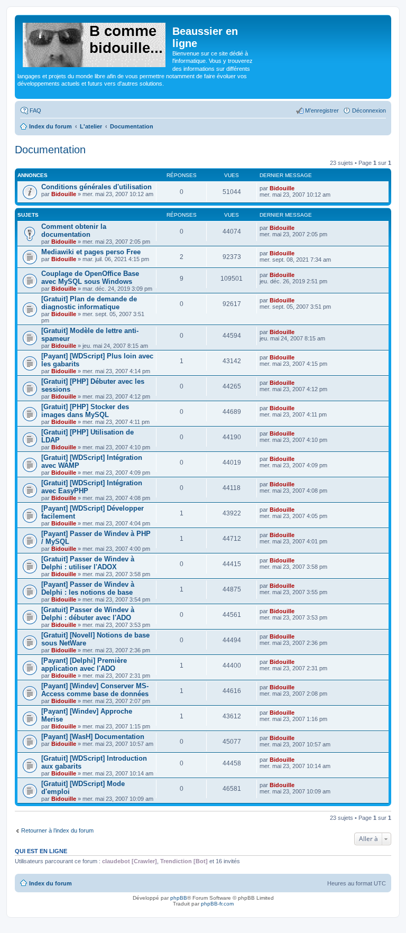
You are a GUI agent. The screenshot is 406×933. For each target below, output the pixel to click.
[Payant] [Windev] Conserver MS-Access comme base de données (95, 690)
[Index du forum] (94, 42)
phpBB (178, 898)
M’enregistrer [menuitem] (322, 110)
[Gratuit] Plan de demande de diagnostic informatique (89, 303)
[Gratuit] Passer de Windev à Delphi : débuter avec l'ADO (87, 614)
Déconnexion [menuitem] (369, 110)
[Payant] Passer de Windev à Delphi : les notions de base (87, 588)
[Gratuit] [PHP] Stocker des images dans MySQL (85, 411)
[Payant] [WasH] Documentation (92, 737)
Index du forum (50, 883)
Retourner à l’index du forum (57, 830)
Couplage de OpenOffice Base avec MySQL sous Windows (90, 277)
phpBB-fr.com (217, 904)
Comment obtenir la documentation (73, 230)
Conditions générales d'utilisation (96, 187)
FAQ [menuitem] (35, 110)
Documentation (50, 149)
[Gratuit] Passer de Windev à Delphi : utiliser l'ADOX (87, 563)
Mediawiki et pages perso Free (91, 252)
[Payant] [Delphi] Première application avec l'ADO (84, 664)
